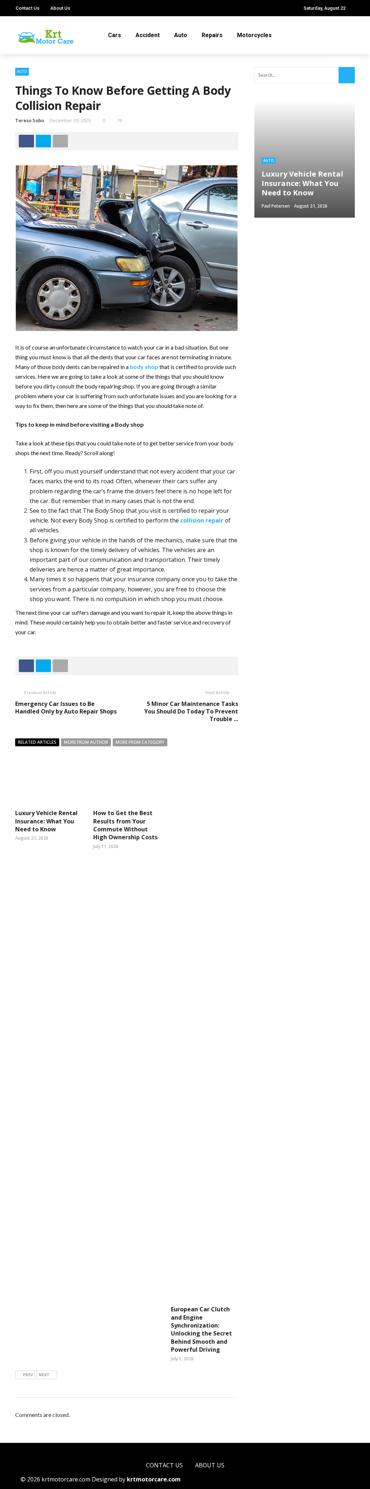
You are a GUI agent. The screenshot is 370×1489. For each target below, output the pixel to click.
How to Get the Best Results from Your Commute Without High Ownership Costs (125, 825)
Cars (114, 35)
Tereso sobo (29, 120)
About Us (60, 8)
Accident (147, 35)
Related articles (37, 742)
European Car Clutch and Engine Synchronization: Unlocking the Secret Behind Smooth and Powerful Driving (201, 1329)
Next (44, 1374)
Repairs (212, 35)
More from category (140, 742)
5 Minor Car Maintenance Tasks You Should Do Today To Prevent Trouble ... (191, 711)
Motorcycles (254, 35)
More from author (86, 742)
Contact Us (27, 8)
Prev (28, 1374)
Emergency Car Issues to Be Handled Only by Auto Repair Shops (66, 707)
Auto (180, 35)
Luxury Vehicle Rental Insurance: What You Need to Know (46, 821)
